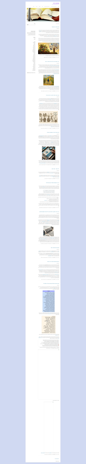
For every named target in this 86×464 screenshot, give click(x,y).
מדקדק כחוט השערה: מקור (55, 247)
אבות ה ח (41, 269)
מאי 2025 (34, 54)
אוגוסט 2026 (34, 42)
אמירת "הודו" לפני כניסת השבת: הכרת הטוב (31, 33)
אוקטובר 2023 (34, 69)
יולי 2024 (34, 62)
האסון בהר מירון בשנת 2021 (45, 274)
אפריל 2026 (34, 45)
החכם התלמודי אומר (57, 69)
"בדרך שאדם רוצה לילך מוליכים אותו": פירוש (52, 61)
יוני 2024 (34, 63)
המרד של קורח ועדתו (41, 135)
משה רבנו (42, 164)
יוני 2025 (34, 53)
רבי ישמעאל (48, 220)
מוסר (46, 257)
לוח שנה (46, 207)
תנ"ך (39, 164)
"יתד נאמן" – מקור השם (55, 168)
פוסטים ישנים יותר (57, 458)
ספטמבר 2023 (34, 70)
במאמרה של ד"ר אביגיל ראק (43, 238)
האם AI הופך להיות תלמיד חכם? (53, 6)
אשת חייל (54, 288)
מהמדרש (50, 135)
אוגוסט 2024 (34, 61)
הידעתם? (39, 6)
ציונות (42, 6)
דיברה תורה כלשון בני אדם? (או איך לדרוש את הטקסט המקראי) (49, 211)
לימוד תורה (46, 243)
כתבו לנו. (52, 126)
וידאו (34, 38)
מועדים (44, 207)
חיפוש (34, 23)
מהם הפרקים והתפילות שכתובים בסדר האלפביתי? (51, 283)
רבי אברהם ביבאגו (41, 103)
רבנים (41, 279)
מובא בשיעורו (55, 103)
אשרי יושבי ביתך (49, 313)
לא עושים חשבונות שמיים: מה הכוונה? (53, 261)
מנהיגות (44, 164)
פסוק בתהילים (52, 251)
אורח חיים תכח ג (48, 194)
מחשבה (50, 57)
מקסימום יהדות (56, 3)
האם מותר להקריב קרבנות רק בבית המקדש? (31, 32)
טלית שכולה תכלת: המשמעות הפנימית (53, 132)
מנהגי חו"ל (45, 200)
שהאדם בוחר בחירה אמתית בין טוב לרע (55, 65)
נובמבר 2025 (34, 49)
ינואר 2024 (34, 67)
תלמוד (42, 243)
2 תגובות (58, 184)
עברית (46, 57)
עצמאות (41, 207)
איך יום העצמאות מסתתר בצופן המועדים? (52, 182)
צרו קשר (33, 6)
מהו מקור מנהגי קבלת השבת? (46, 6)
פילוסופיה (45, 57)
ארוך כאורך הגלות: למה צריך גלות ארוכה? (52, 95)
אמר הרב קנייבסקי (56, 274)
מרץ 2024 (34, 65)
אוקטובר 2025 (34, 50)
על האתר (36, 6)
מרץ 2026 (34, 46)
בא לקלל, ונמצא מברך (56, 73)
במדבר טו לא (43, 221)
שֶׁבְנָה (44, 175)
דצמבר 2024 (34, 58)
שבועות (58, 6)
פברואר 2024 (34, 66)
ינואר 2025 (34, 57)
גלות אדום (50, 99)
